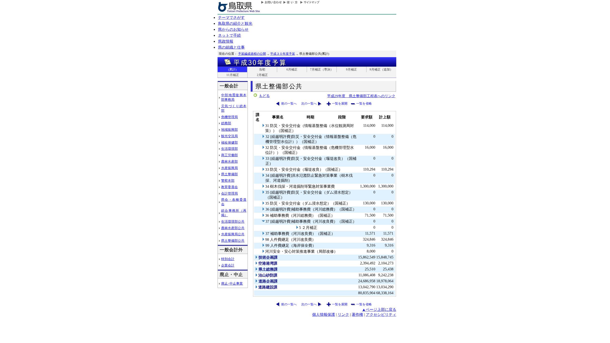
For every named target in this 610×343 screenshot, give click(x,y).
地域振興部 (229, 129)
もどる (264, 96)
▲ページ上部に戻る (379, 310)
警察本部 (227, 180)
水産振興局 (229, 168)
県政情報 (225, 41)
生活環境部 (229, 149)
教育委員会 (229, 187)
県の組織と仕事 (231, 47)
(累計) (232, 69)
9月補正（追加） (381, 69)
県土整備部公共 (232, 240)
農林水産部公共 (232, 228)
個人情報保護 (323, 315)
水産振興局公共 (232, 234)
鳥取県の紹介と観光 (235, 23)
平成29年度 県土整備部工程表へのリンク (361, 96)
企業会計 (227, 265)
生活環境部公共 (232, 221)
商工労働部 (229, 155)
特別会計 (227, 259)
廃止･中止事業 (232, 283)
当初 (262, 69)
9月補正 (351, 69)
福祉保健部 (229, 142)
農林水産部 (229, 161)
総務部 (226, 123)
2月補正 (262, 75)
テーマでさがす (231, 17)
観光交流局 (229, 136)
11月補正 (232, 75)
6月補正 (291, 69)
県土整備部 (229, 174)
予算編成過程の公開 (252, 53)
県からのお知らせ (233, 29)
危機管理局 (229, 117)
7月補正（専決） (321, 69)
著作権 (357, 315)
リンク (343, 315)
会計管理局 (229, 193)
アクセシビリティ (381, 315)
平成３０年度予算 (282, 53)
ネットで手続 (229, 35)
